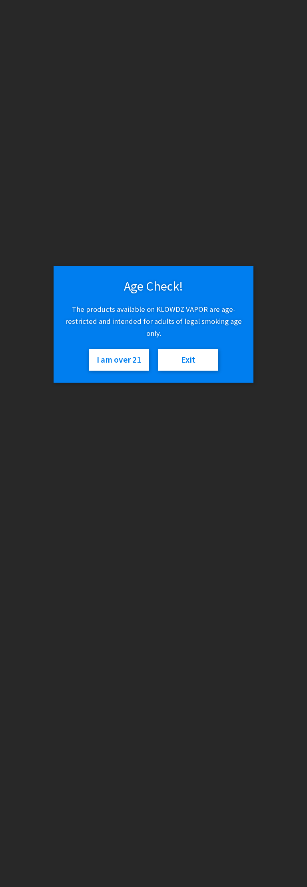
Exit (188, 359)
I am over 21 (119, 359)
